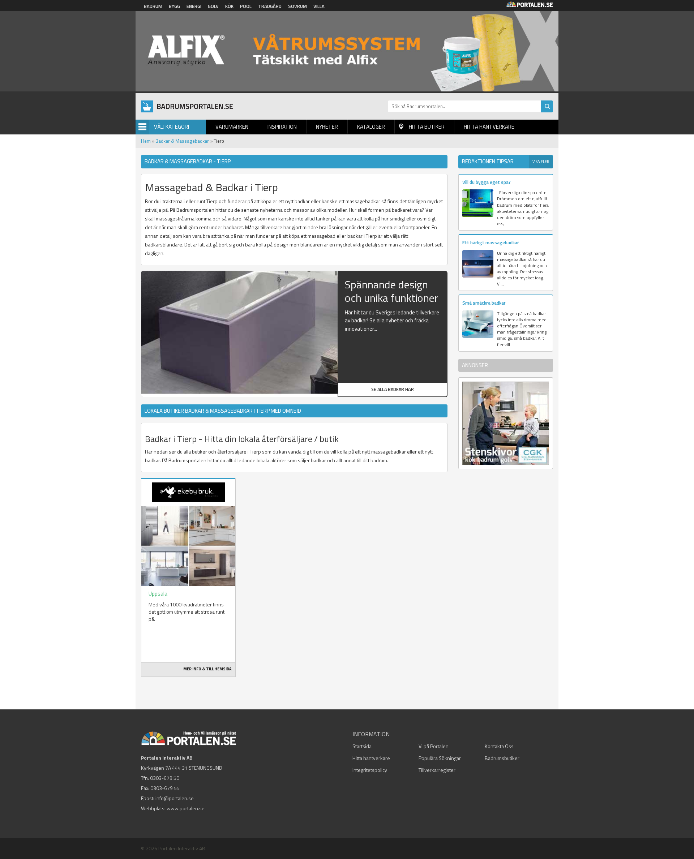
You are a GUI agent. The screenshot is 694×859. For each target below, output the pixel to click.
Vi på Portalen (434, 746)
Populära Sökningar (440, 758)
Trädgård (270, 6)
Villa (319, 6)
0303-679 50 (164, 778)
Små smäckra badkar (484, 302)
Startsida (362, 746)
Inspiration (282, 127)
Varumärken (231, 127)
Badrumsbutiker (502, 758)
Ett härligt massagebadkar (490, 242)
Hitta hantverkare (489, 127)
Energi (194, 6)
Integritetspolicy (369, 770)
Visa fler (540, 161)
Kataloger (371, 127)
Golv (213, 6)
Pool (246, 6)
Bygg (174, 6)
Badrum (153, 6)
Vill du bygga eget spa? (486, 182)
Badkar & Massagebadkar (182, 141)
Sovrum (297, 6)
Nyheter (327, 127)
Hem (146, 141)
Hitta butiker (427, 127)
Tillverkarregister (437, 770)
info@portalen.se (174, 798)
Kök (229, 6)
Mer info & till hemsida (207, 669)
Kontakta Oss (499, 746)
